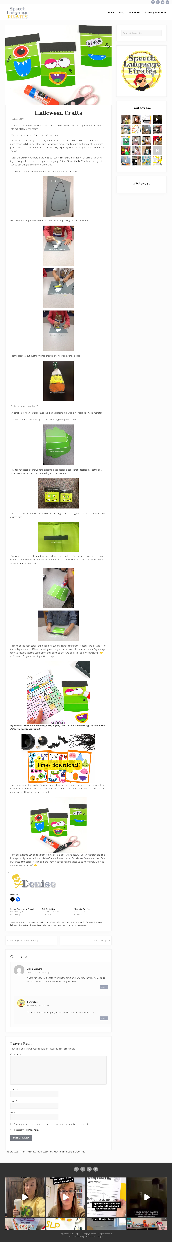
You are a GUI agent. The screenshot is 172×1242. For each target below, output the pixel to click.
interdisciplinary (43, 925)
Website (14, 1112)
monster (61, 925)
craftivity (52, 922)
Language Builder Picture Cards (65, 161)
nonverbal (70, 925)
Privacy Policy (32, 1129)
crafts (58, 922)
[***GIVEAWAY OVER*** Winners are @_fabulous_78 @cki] (146, 161)
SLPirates (32, 1001)
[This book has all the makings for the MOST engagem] (125, 129)
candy (35, 922)
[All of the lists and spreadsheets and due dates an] (136, 129)
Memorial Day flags (82, 909)
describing (65, 922)
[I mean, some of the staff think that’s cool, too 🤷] (146, 129)
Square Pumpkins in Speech (22, 909)
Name (14, 1089)
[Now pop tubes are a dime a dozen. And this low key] (125, 150)
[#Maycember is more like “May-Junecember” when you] (136, 161)
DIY (71, 922)
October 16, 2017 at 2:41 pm (38, 1005)
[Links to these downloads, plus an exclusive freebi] (125, 140)
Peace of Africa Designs (94, 1236)
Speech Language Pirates (86, 1233)
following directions (94, 922)
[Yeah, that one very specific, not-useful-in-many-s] (146, 140)
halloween (14, 925)
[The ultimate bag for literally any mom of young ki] (146, 150)
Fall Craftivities (48, 909)
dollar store (77, 922)
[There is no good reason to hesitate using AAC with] (136, 140)
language (54, 925)
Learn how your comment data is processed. (64, 1151)
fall (84, 922)
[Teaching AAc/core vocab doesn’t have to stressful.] (136, 150)
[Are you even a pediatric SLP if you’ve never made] (157, 150)
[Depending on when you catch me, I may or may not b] (146, 119)
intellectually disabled (27, 925)
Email (13, 1101)
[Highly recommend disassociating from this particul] (157, 140)
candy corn (43, 922)
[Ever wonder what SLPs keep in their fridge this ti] (157, 119)
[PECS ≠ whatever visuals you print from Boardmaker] (125, 119)
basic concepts (27, 922)
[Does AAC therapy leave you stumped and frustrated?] (125, 161)
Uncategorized (80, 925)
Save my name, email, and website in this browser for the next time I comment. (51, 1124)
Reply (104, 987)
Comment (15, 1054)
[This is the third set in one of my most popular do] (157, 161)
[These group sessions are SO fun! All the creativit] (157, 129)
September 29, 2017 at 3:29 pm (39, 972)
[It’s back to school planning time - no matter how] (136, 119)
